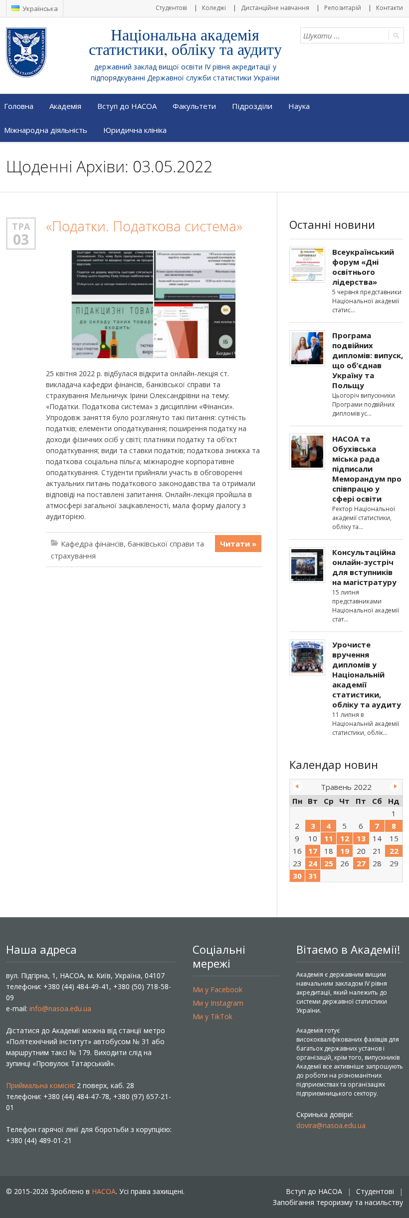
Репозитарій (342, 7)
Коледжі (214, 7)
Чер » (395, 786)
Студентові (171, 7)
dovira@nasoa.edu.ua (331, 1125)
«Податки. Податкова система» (144, 226)
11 (328, 838)
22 (394, 851)
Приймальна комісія (39, 1085)
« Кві (297, 786)
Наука (299, 106)
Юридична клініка (135, 130)
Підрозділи (252, 106)
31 (312, 876)
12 (344, 838)
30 (297, 876)
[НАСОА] (46, 52)
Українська (39, 8)
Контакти (389, 7)
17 (312, 851)
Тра (21, 226)
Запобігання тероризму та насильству (338, 1202)
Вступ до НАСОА (127, 106)
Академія (65, 106)
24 (312, 863)
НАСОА (104, 1191)
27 (361, 863)
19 (344, 851)
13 (361, 838)
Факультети (194, 106)
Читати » (238, 544)
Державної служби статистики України (213, 77)
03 (21, 239)
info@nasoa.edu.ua (60, 1008)
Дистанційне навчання (275, 7)
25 (328, 863)
